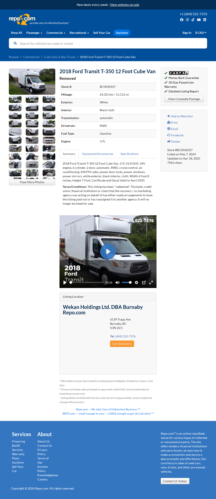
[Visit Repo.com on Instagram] (187, 19)
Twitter (175, 141)
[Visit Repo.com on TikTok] (192, 19)
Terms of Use (43, 460)
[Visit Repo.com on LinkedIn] (204, 19)
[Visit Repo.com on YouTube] (199, 19)
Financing (18, 441)
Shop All (16, 32)
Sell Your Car (101, 32)
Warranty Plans (18, 456)
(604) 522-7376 (125, 336)
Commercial (31, 57)
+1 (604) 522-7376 (193, 14)
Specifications (129, 154)
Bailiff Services (17, 448)
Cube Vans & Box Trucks (60, 57)
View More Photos (32, 182)
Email (174, 129)
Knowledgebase (47, 475)
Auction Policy (42, 469)
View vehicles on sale (124, 5)
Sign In (186, 32)
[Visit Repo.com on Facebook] (181, 19)
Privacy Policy (42, 452)
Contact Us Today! (175, 481)
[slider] (86, 282)
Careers (42, 479)
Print (174, 122)
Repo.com (57, 19)
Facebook (177, 135)
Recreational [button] (78, 32)
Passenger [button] (33, 32)
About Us (43, 441)
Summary (69, 154)
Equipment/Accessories (97, 154)
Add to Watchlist (181, 116)
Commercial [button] (55, 32)
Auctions (122, 32)
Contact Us (44, 445)
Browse (14, 57)
